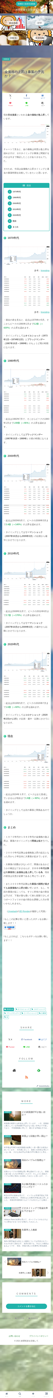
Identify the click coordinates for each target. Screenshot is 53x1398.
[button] (43, 104)
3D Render (24, 911)
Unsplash (12, 911)
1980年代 (17, 197)
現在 (14, 221)
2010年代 (17, 209)
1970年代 (17, 192)
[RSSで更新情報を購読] (26, 1077)
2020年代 (17, 215)
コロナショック (39, 1009)
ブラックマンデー (12, 1013)
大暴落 (43, 1013)
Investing (45, 270)
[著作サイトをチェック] (14, 1070)
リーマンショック (30, 1013)
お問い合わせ (14, 1336)
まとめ (15, 227)
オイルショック (23, 1009)
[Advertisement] (26, 976)
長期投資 (10, 1009)
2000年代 (17, 203)
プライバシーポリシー (39, 1336)
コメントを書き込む (26, 1306)
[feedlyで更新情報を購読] (39, 1070)
